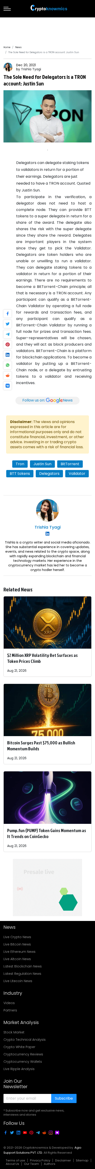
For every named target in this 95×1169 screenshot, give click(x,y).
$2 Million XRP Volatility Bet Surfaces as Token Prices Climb (42, 658)
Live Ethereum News (19, 951)
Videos (9, 1003)
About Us (12, 1164)
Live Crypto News (17, 937)
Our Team (31, 1164)
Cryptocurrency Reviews (23, 1054)
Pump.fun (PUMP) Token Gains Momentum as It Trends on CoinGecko (46, 833)
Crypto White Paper (19, 1047)
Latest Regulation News (22, 973)
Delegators (49, 473)
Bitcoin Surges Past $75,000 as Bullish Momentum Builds (41, 745)
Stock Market (13, 1032)
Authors (49, 1164)
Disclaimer (63, 1160)
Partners (10, 1010)
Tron (20, 464)
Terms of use (15, 1160)
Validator (77, 473)
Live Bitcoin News (17, 944)
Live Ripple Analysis (19, 1069)
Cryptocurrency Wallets (22, 1061)
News (18, 47)
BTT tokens (20, 473)
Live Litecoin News (17, 981)
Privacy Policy (40, 1160)
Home (6, 47)
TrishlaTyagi (31, 69)
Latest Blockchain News (22, 966)
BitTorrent (70, 464)
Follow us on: (47, 400)
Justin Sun (42, 464)
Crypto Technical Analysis (24, 1039)
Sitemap (82, 1160)
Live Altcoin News (17, 959)
